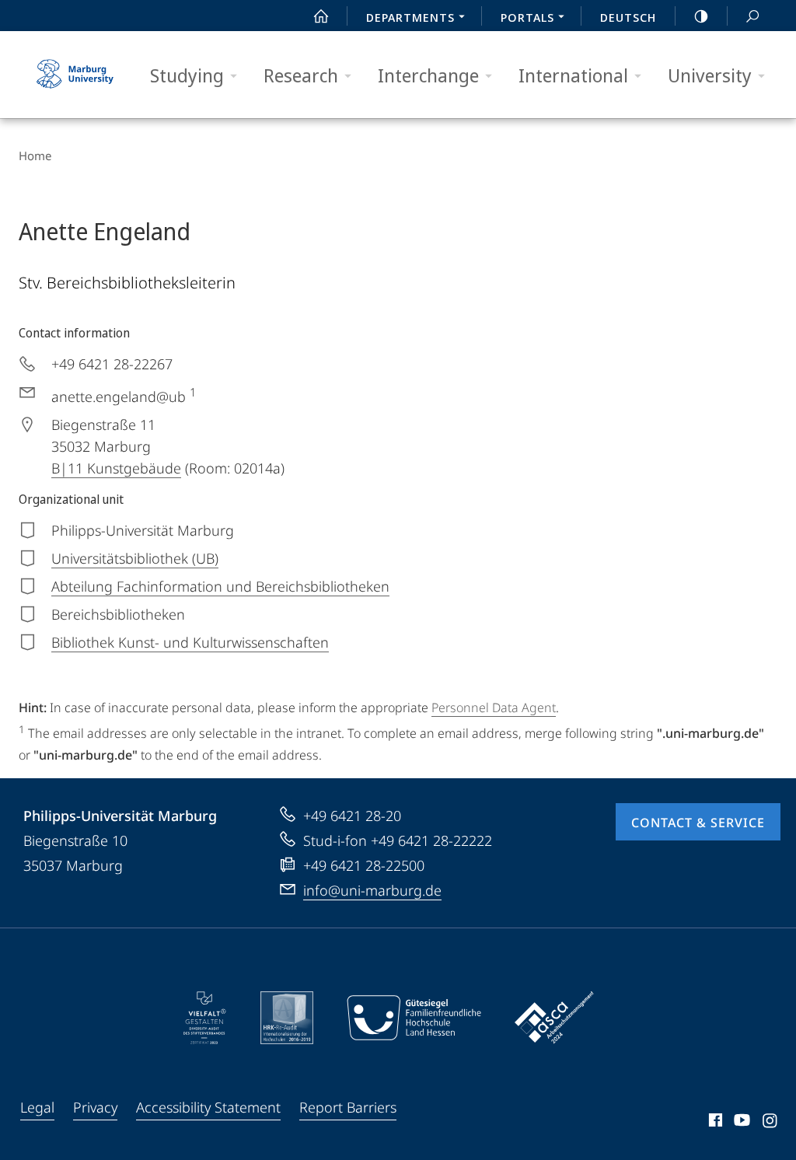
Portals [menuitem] (527, 17)
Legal (37, 1107)
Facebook (714, 1122)
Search (752, 15)
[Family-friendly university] (413, 1017)
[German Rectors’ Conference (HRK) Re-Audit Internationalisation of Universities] (286, 1017)
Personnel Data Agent (493, 707)
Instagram (770, 1122)
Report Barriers (347, 1107)
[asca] (554, 1017)
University (710, 75)
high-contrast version (701, 15)
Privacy (95, 1107)
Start (321, 15)
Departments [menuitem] (410, 17)
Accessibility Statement (208, 1107)
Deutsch (628, 17)
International (573, 75)
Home (35, 155)
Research (301, 75)
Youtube (740, 1122)
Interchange (428, 75)
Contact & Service (698, 822)
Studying (187, 75)
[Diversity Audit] (204, 1017)
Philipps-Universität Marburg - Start (77, 75)
